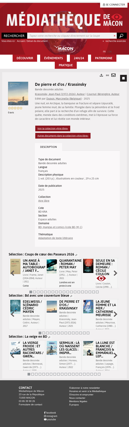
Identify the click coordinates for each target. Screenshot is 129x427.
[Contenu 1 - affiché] (30, 292)
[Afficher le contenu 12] (71, 292)
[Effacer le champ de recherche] (115, 36)
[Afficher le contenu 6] (49, 292)
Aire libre (43, 200)
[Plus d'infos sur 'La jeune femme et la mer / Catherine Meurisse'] (88, 306)
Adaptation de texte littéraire (55, 238)
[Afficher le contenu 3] (38, 292)
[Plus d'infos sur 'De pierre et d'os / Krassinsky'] (52, 306)
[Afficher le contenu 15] (82, 292)
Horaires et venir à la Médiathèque (87, 391)
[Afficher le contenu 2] (34, 292)
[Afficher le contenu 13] (75, 292)
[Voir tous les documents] (76, 255)
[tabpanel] (64, 225)
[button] (25, 58)
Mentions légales (78, 401)
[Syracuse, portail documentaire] (64, 20)
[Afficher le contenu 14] (78, 292)
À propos (74, 404)
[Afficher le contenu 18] (93, 292)
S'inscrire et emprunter (81, 394)
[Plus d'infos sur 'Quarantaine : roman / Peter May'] (52, 266)
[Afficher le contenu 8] (56, 292)
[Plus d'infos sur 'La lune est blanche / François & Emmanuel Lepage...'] (88, 348)
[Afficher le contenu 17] (90, 292)
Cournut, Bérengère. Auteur (103, 94)
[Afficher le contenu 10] (64, 292)
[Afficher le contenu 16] (86, 292)
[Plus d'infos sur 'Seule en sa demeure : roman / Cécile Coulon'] (88, 266)
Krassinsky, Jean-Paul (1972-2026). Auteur (60, 94)
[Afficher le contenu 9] (60, 292)
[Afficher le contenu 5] (45, 292)
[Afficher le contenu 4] (41, 292)
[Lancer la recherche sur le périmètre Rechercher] (122, 36)
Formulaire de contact (30, 404)
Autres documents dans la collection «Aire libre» (62, 135)
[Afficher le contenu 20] (99, 374)
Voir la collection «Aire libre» (52, 128)
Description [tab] (48, 146)
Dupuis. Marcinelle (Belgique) (64, 98)
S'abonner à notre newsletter (84, 387)
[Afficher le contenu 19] (97, 292)
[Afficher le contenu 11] (67, 292)
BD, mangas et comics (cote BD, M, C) (60, 227)
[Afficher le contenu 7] (53, 292)
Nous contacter (77, 398)
